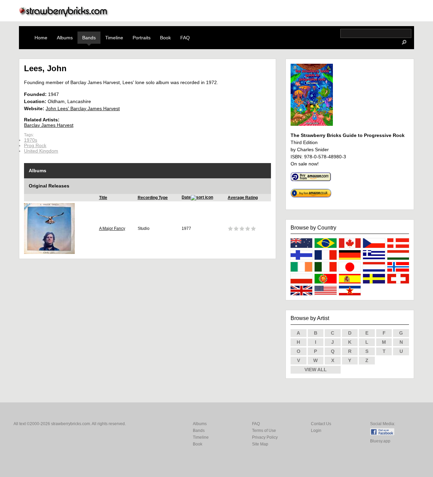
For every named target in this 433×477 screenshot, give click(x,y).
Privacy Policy (265, 437)
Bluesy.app (380, 441)
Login (316, 430)
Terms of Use (264, 430)
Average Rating (243, 197)
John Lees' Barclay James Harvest (83, 108)
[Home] (64, 16)
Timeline (114, 37)
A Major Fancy (112, 228)
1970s (30, 140)
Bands (89, 37)
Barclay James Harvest (48, 125)
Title (103, 197)
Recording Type (153, 197)
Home (41, 37)
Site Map (260, 444)
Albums (65, 37)
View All (315, 369)
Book (165, 37)
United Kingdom (41, 151)
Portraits (142, 37)
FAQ (185, 37)
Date (186, 197)
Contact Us (321, 423)
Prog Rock (35, 145)
